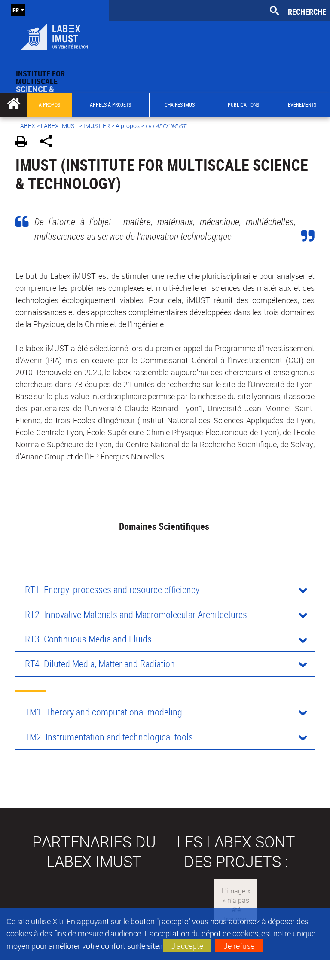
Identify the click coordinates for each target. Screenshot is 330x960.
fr (15, 10)
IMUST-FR (96, 126)
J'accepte (187, 946)
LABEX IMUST (59, 126)
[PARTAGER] (49, 142)
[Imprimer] (24, 142)
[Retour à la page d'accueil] (54, 35)
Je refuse (238, 946)
